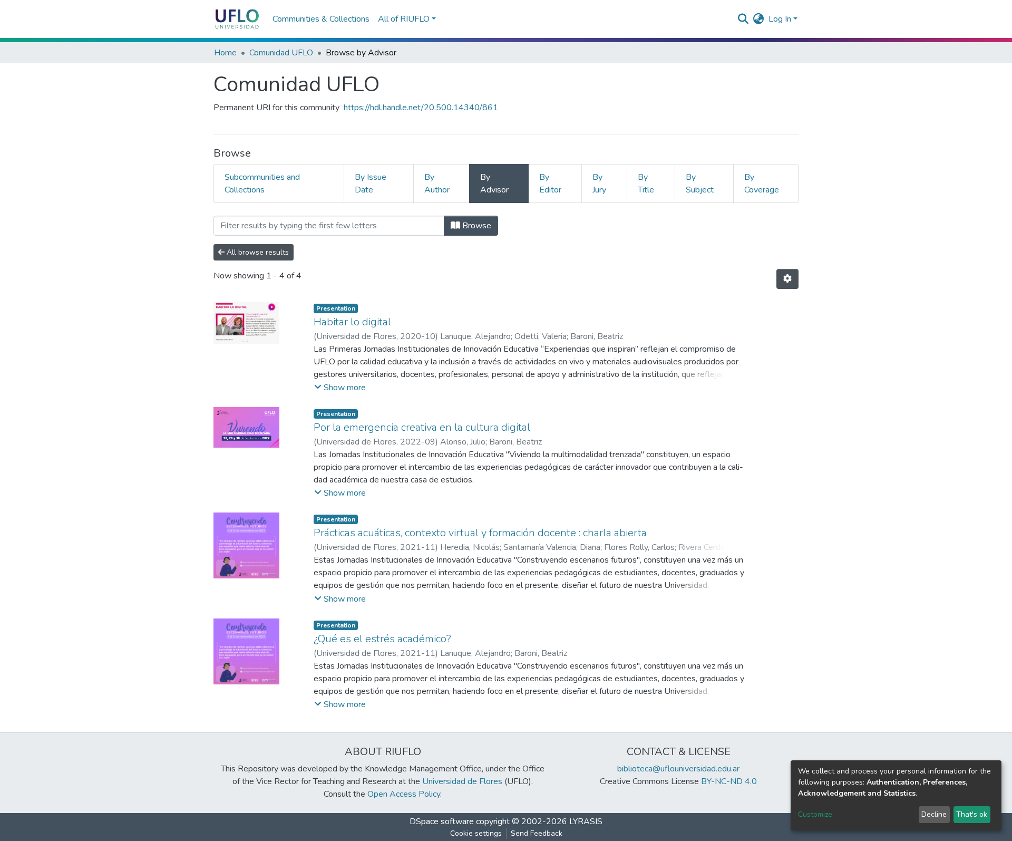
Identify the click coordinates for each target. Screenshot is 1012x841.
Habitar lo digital (352, 322)
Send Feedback (536, 833)
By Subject (700, 183)
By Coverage (761, 183)
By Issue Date (370, 183)
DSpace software (442, 821)
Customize (815, 814)
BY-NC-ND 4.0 (729, 781)
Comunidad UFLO (281, 53)
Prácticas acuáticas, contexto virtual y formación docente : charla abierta (480, 533)
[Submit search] (743, 19)
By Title (646, 183)
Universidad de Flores (462, 781)
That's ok (971, 814)
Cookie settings (476, 833)
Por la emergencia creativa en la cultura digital (422, 427)
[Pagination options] (787, 279)
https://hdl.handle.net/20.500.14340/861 (421, 107)
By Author (437, 183)
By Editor (550, 183)
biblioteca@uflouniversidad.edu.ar (678, 769)
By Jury (599, 183)
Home (225, 53)
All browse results (257, 252)
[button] (758, 19)
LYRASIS (585, 821)
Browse (475, 225)
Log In (779, 19)
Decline (934, 814)
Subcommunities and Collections (262, 183)
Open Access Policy (403, 794)
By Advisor (494, 183)
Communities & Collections (321, 19)
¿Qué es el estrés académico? (382, 639)
